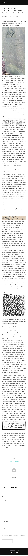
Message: (4, 500)
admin (5, 16)
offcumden (11, 461)
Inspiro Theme (11, 552)
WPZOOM (18, 552)
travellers (17, 461)
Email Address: (5, 521)
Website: (4, 528)
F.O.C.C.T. (5, 2)
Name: (3, 514)
